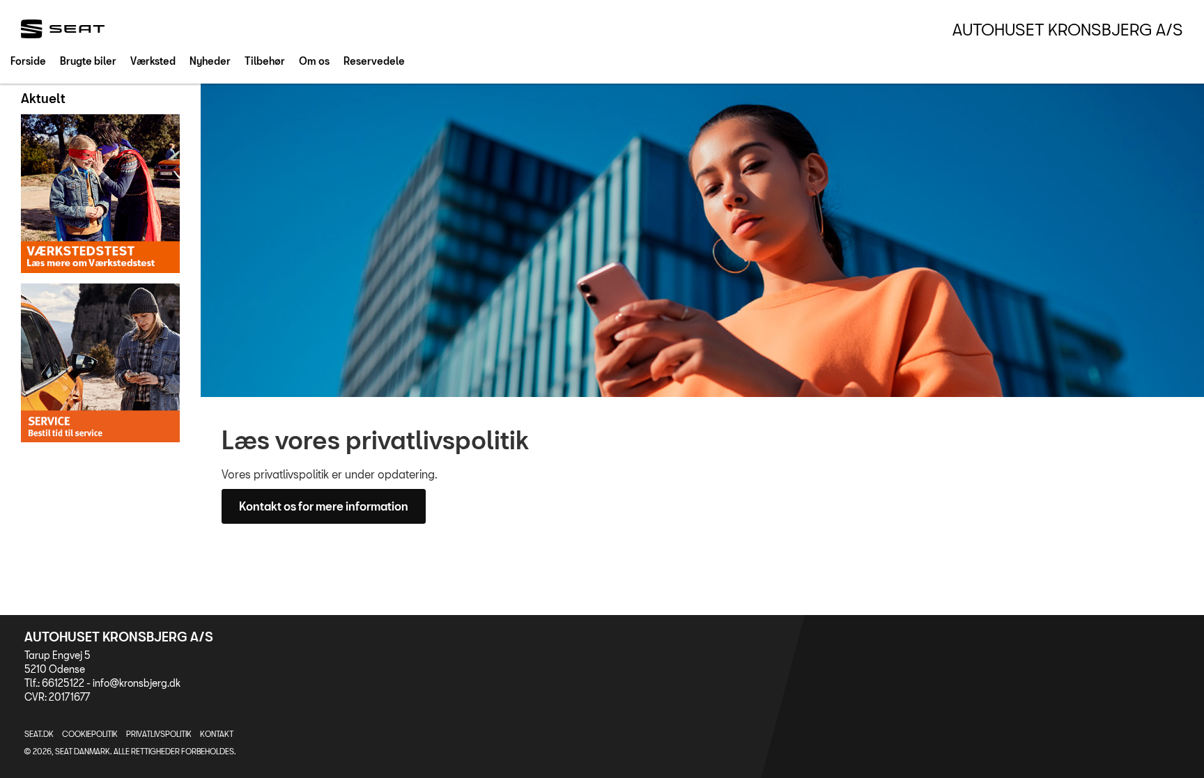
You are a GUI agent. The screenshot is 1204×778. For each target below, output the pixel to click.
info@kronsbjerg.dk (136, 683)
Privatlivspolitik (159, 733)
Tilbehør (265, 61)
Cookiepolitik (90, 733)
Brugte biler (88, 61)
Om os (314, 61)
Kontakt (216, 733)
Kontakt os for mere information (323, 506)
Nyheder (210, 61)
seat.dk (39, 733)
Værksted (153, 61)
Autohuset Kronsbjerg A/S (1067, 29)
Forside (28, 61)
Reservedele (374, 61)
